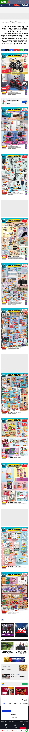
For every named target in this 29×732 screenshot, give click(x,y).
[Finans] (14, 659)
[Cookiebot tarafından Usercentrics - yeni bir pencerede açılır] (21, 700)
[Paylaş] (26, 50)
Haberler (11, 21)
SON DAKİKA (22, 728)
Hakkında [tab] (25, 703)
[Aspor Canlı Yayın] (23, 5)
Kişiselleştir (14, 714)
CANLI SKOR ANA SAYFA (3, 2)
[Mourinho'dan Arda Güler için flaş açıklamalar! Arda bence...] (7, 630)
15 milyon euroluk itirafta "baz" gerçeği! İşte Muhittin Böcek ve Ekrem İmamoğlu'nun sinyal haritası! (21, 654)
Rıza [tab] (3, 703)
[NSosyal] (12, 50)
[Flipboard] (16, 50)
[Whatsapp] (21, 50)
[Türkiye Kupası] (27, 5)
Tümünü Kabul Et (6, 711)
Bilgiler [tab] (9, 703)
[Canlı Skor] (25, 5)
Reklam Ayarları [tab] (17, 703)
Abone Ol (24, 683)
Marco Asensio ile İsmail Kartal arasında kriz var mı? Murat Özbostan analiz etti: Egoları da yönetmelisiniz (7, 654)
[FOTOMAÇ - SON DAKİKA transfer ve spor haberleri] (14, 5)
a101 (2, 619)
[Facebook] (3, 50)
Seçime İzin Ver (14, 717)
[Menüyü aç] (1, 5)
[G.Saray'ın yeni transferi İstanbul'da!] (21, 630)
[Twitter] (7, 50)
